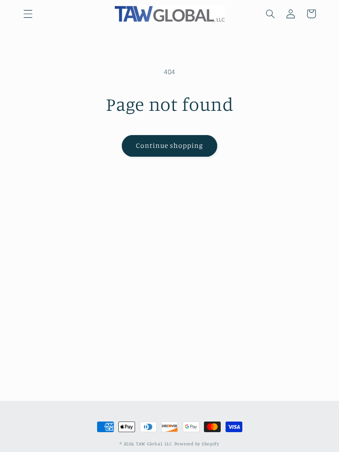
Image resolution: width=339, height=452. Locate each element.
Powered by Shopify (196, 443)
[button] (28, 14)
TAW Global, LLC (154, 443)
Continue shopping (169, 145)
